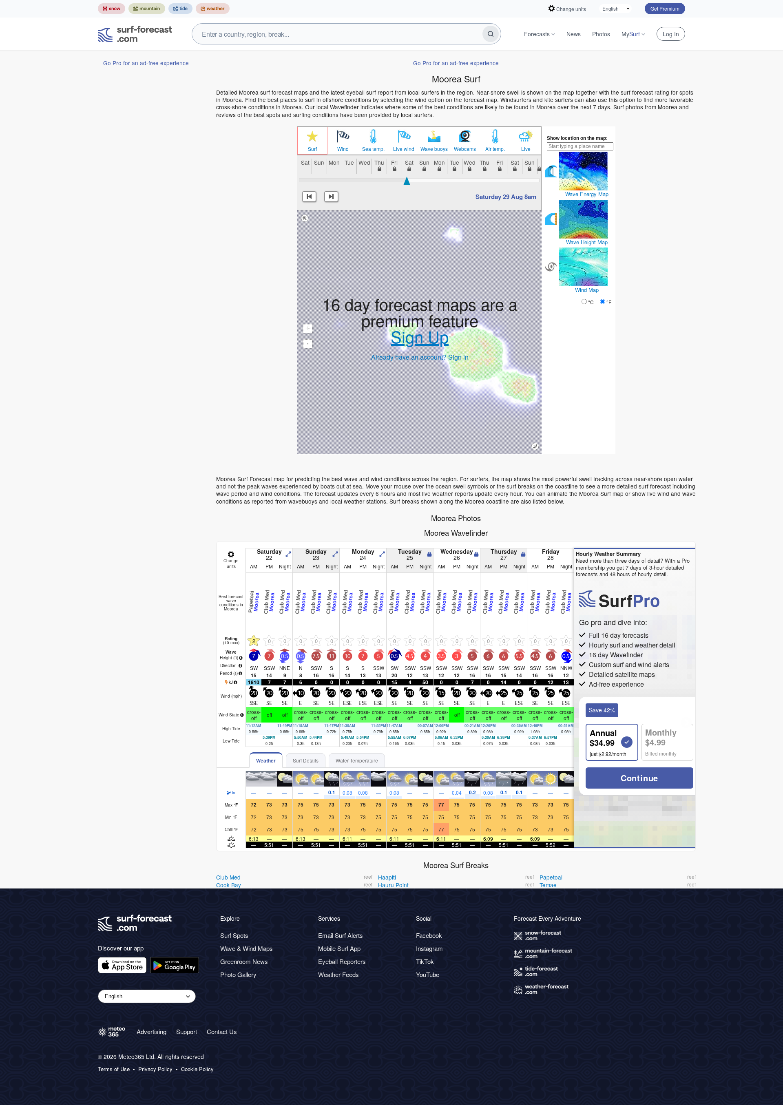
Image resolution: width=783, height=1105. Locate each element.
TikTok (425, 961)
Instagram (429, 948)
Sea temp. (373, 149)
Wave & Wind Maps (246, 948)
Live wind (403, 149)
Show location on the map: (577, 137)
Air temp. (495, 149)
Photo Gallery (238, 974)
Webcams (465, 149)
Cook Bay (228, 885)
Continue (639, 778)
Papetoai (551, 877)
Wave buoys (434, 149)
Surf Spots (234, 935)
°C (591, 301)
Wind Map (587, 290)
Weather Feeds (338, 974)
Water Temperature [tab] (357, 760)
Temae (548, 885)
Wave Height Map (587, 242)
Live (526, 149)
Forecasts (537, 34)
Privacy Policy (155, 1069)
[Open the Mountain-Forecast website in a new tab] (146, 8)
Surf (312, 149)
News (573, 34)
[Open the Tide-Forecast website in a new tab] (180, 8)
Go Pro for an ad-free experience (146, 63)
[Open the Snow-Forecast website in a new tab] (111, 8)
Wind (343, 149)
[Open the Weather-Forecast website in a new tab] (213, 8)
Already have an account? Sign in (420, 357)
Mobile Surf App (339, 948)
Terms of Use (114, 1069)
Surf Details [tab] (306, 760)
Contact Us (222, 1031)
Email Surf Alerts (340, 935)
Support (186, 1031)
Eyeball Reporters (342, 961)
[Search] (490, 34)
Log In (671, 34)
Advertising (151, 1031)
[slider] (407, 181)
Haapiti (387, 877)
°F (608, 301)
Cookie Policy (197, 1069)
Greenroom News (244, 961)
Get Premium (664, 8)
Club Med (228, 877)
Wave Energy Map (586, 194)
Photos (601, 34)
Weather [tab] (266, 760)
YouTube (427, 974)
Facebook (429, 935)
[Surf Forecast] (135, 34)
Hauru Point (393, 885)
